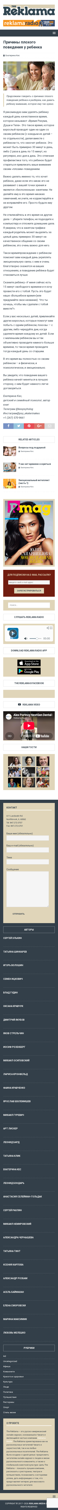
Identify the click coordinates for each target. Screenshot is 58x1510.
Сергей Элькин (12, 938)
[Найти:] (29, 605)
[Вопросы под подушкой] (9, 451)
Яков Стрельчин (13, 1033)
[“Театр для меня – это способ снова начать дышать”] (42, 772)
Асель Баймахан (13, 1292)
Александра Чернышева (18, 1237)
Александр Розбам (15, 1278)
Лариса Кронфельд (15, 1074)
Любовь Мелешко (14, 1332)
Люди (6, 1387)
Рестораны (8, 1402)
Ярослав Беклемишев (17, 1101)
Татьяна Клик (11, 1156)
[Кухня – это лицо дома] (42, 761)
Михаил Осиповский (16, 1060)
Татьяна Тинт (11, 1251)
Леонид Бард (11, 1142)
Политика (8, 1392)
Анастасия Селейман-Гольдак (22, 1196)
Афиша (6, 1366)
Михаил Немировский (17, 1224)
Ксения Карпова (13, 1264)
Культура (7, 1381)
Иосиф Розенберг (14, 1047)
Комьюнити (9, 1371)
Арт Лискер (10, 1128)
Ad (4, 1356)
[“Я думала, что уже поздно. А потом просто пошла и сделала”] (42, 782)
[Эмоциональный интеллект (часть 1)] (9, 483)
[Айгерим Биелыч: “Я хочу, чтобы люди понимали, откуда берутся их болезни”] (28, 761)
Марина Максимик (15, 1319)
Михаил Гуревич (13, 1115)
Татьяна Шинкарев (15, 951)
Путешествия (9, 1397)
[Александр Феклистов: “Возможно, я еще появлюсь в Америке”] (14, 782)
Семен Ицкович (13, 979)
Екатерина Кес (12, 55)
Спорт (6, 1407)
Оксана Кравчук (13, 1006)
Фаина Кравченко (14, 1088)
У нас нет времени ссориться (35, 464)
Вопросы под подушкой (32, 447)
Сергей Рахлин (12, 1210)
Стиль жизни (9, 1412)
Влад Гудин (10, 992)
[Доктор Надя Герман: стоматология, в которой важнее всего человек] (28, 782)
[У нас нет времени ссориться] (9, 467)
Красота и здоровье (13, 1376)
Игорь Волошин (13, 965)
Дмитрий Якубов (13, 1020)
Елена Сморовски (14, 1305)
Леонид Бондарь (13, 1183)
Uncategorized (10, 1361)
